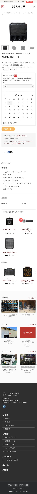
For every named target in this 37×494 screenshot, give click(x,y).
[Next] (32, 31)
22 (10, 113)
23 (14, 113)
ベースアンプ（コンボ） (10, 143)
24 (18, 113)
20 (31, 110)
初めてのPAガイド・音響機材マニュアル (27, 370)
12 (27, 106)
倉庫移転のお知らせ (9, 342)
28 (5, 117)
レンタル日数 (8, 75)
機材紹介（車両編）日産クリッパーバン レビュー (9, 370)
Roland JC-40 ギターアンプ (9, 281)
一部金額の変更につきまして (27, 342)
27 (31, 113)
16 (14, 110)
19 (27, 110)
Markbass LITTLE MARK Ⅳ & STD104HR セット (27, 281)
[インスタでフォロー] (4, 406)
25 (23, 113)
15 (9, 110)
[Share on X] (11, 152)
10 (18, 106)
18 (23, 110)
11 (22, 106)
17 (18, 110)
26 (27, 113)
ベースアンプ (19, 13)
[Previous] (5, 31)
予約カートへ (8, 129)
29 (10, 117)
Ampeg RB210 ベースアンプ (9, 253)
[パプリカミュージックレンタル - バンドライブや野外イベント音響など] (18, 6)
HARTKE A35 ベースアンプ (9, 230)
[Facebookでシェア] (8, 152)
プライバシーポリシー (18, 488)
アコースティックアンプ (17, 141)
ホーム (3, 13)
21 (5, 113)
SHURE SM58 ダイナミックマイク (27, 230)
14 (5, 110)
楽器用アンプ (10, 13)
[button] (2, 6)
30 (14, 117)
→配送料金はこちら (20, 136)
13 (31, 106)
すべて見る (31, 298)
